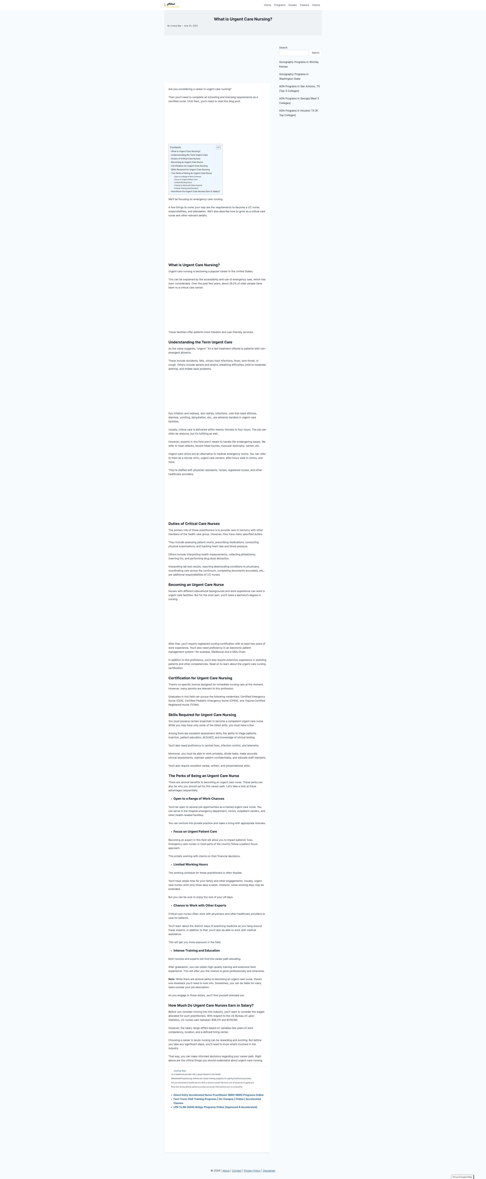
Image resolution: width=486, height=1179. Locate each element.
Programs (279, 5)
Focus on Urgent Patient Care (186, 179)
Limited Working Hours (183, 182)
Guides (292, 5)
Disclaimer (269, 1170)
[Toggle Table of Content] (217, 147)
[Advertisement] (217, 64)
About (226, 1170)
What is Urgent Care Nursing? (185, 151)
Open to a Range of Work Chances (187, 177)
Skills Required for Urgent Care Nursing (190, 169)
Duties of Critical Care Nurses (185, 158)
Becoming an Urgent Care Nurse (187, 162)
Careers (304, 5)
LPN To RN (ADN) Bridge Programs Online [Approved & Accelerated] (215, 1107)
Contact (236, 1170)
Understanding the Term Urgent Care (189, 155)
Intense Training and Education (186, 188)
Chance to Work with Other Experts (188, 185)
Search (283, 47)
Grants (316, 5)
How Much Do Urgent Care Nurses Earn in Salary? (195, 191)
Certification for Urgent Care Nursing (189, 166)
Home (267, 5)
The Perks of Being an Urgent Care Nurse (191, 173)
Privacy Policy (252, 1170)
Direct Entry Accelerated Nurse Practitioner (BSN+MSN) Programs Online (219, 1094)
